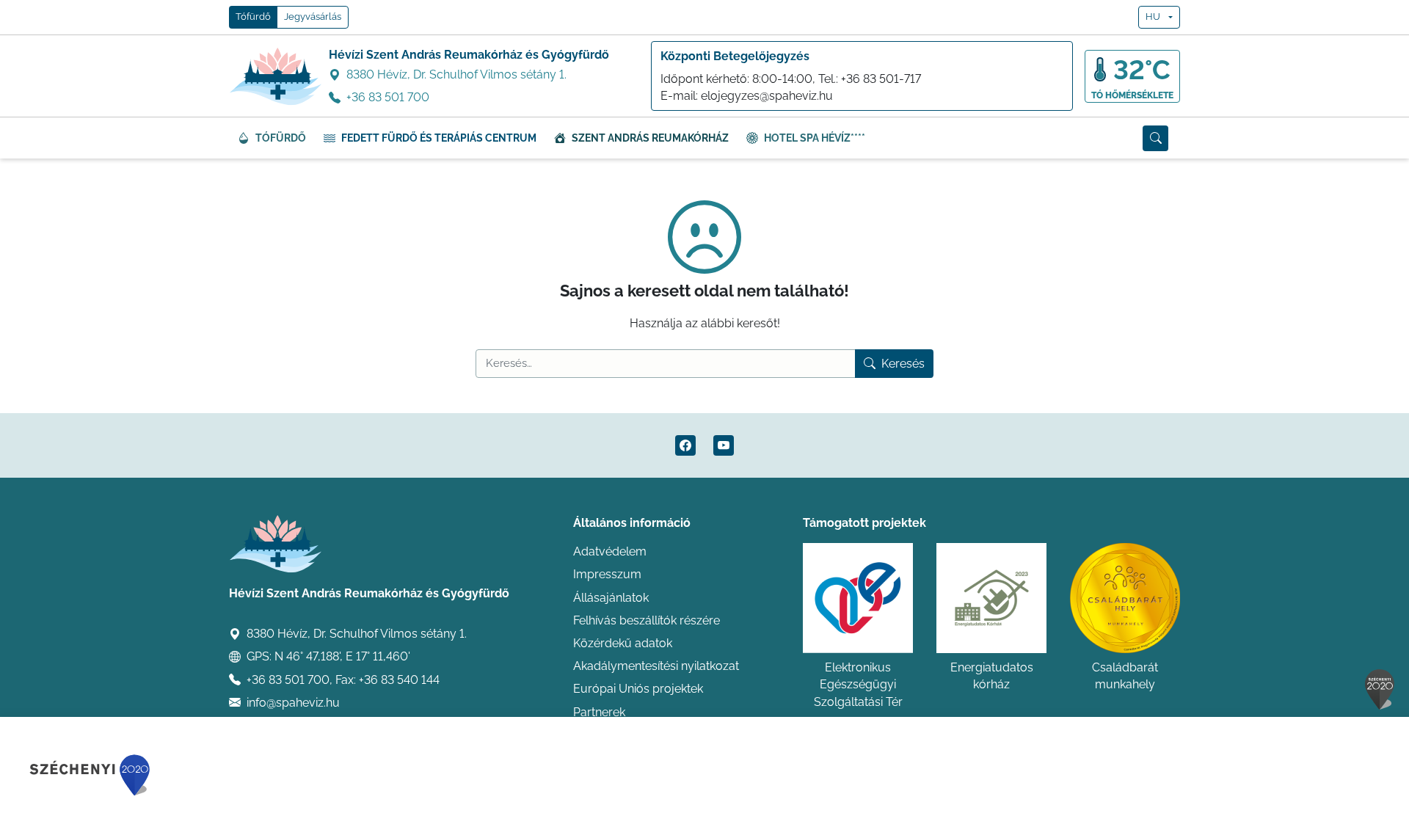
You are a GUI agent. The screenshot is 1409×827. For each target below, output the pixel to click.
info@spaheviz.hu (293, 703)
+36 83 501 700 (387, 97)
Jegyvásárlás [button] (312, 16)
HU (1153, 16)
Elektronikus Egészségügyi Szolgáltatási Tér (858, 684)
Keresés (903, 364)
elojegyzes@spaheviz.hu (767, 96)
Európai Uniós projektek (638, 689)
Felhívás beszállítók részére (646, 620)
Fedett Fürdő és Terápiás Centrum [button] (438, 138)
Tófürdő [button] (253, 16)
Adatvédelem (610, 551)
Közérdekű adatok (622, 643)
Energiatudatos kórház (991, 675)
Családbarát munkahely (1125, 675)
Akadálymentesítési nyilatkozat (656, 666)
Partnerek (599, 712)
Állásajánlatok (611, 598)
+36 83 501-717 (881, 79)
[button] (1155, 138)
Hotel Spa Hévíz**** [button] (814, 138)
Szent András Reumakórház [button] (650, 138)
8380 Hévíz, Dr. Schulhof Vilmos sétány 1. (456, 74)
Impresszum (607, 574)
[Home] (276, 76)
